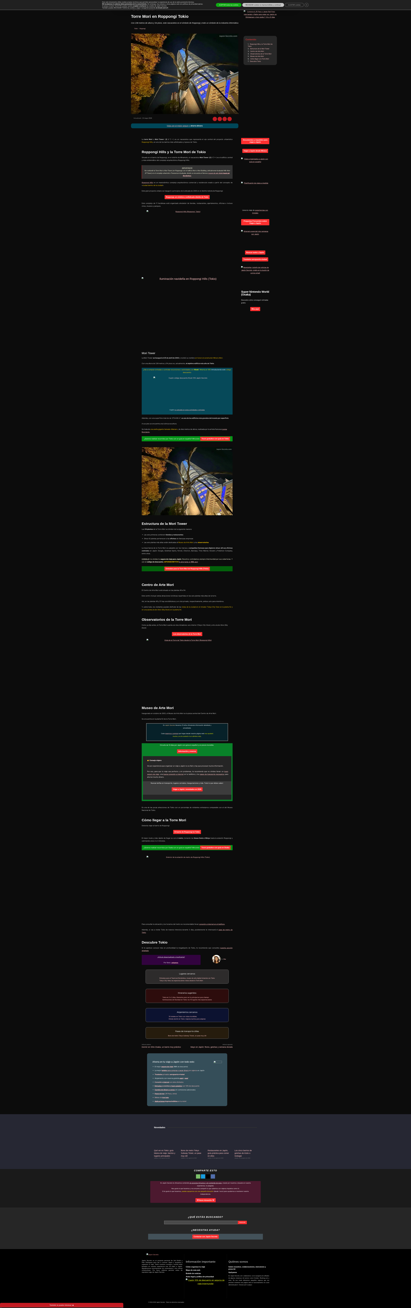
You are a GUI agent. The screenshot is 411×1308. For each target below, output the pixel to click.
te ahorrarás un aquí (188, 562)
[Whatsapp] (147, 1276)
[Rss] (163, 1276)
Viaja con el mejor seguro (177, 126)
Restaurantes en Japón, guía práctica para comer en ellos (218, 1153)
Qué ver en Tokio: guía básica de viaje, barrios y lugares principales (164, 1153)
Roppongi (143, 28)
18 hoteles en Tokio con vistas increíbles (183, 1016)
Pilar (224, 959)
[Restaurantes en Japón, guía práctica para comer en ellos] (219, 1139)
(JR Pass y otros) (166, 1094)
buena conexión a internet (173, 774)
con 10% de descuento (177, 1086)
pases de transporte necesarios (212, 774)
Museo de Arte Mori (257, 56)
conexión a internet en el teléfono (212, 924)
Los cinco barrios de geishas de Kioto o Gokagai (243, 1153)
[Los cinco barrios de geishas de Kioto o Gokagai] (246, 1139)
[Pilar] (216, 959)
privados (170, 1074)
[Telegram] (220, 119)
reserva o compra (171, 733)
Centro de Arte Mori (257, 51)
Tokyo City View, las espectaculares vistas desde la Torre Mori (181, 980)
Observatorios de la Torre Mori (260, 54)
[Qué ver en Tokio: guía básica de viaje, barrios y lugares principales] (165, 1139)
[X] (225, 119)
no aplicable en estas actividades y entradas (189, 410)
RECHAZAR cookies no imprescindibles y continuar (263, 5)
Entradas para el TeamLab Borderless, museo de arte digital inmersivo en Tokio (187, 978)
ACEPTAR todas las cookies (228, 5)
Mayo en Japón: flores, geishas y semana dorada (212, 1047)
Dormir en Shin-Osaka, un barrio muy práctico (161, 1047)
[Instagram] (151, 1276)
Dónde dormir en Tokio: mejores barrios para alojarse (187, 1019)
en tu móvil (170, 1101)
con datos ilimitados (169, 1082)
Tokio (136, 28)
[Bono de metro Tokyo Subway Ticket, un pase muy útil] (192, 1139)
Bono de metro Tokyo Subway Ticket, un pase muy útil (187, 1036)
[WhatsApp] (215, 119)
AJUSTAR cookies (294, 5)
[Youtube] (172, 1276)
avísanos (174, 963)
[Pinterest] (167, 1276)
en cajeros (179, 1070)
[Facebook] (229, 119)
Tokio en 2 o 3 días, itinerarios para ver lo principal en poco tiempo (185, 997)
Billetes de (162, 1097)
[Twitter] (159, 1276)
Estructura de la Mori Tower (259, 49)
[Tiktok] (176, 1276)
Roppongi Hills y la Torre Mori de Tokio (260, 45)
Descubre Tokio (255, 61)
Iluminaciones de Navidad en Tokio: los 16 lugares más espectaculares (187, 1000)
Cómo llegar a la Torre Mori (259, 59)
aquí (181, 1078)
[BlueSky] (180, 1276)
